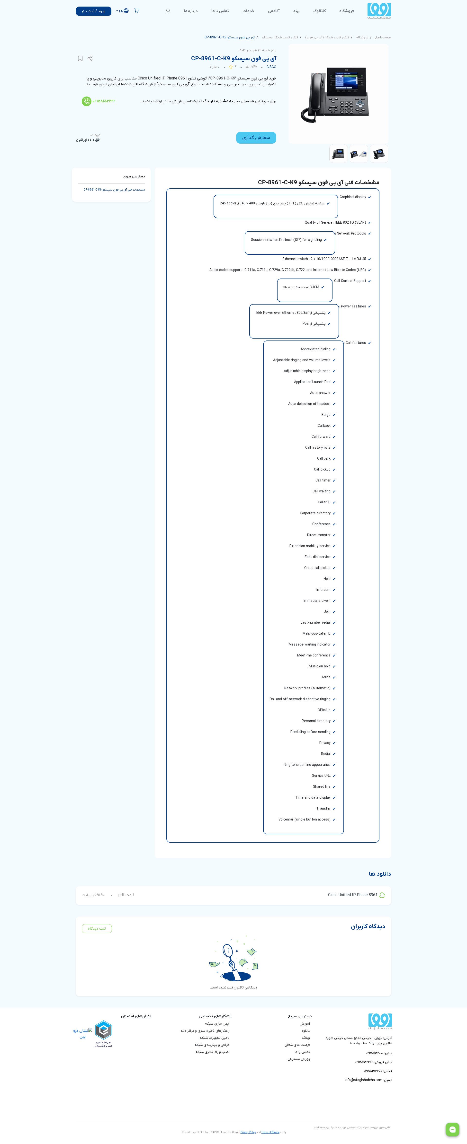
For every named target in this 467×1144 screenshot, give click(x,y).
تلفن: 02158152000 (379, 1053)
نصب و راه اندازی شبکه (213, 1052)
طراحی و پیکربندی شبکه (212, 1045)
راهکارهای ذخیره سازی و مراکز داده (205, 1031)
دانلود (306, 1031)
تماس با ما (302, 1052)
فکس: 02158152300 (378, 1071)
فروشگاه (362, 37)
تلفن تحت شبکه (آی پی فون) (327, 37)
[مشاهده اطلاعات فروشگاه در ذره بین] (82, 1033)
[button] (122, 11)
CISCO (271, 67)
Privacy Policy (248, 1132)
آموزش (305, 1024)
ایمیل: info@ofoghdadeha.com (368, 1080)
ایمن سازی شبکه (217, 1024)
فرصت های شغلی (297, 1045)
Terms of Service (270, 1132)
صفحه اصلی (382, 37)
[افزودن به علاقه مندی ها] (80, 59)
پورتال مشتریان (298, 1059)
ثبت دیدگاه (97, 928)
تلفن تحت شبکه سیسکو (280, 37)
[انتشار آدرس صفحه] (90, 59)
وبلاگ (306, 1038)
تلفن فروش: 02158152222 (373, 1062)
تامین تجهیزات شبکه (215, 1038)
